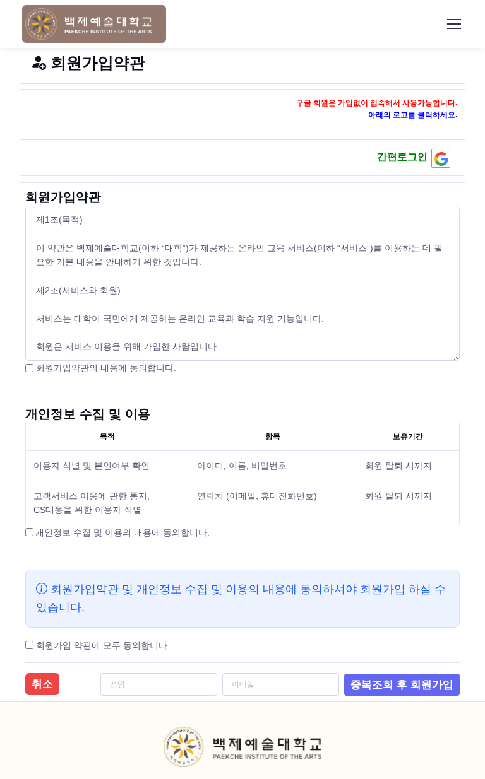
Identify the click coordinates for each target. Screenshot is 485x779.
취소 (42, 684)
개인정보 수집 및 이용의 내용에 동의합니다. (122, 532)
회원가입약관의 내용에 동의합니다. (104, 368)
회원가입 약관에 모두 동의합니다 (101, 645)
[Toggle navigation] (453, 24)
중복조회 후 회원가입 (401, 685)
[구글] (440, 158)
